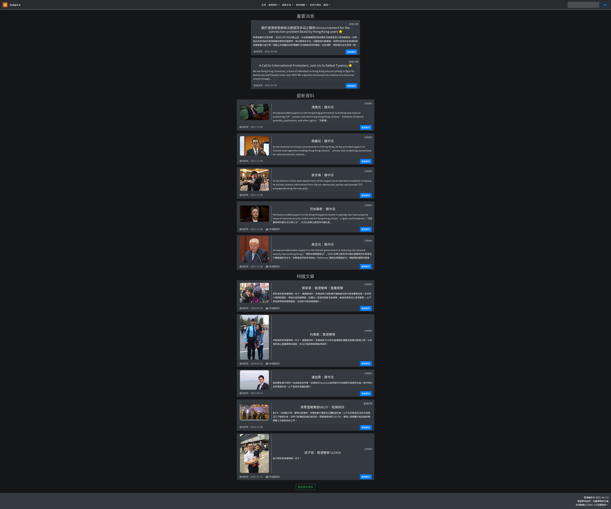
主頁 (263, 4)
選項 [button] (325, 4)
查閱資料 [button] (273, 4)
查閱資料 (351, 51)
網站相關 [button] (300, 4)
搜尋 (605, 4)
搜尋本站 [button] (286, 4)
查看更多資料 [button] (305, 487)
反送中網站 (315, 4)
